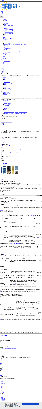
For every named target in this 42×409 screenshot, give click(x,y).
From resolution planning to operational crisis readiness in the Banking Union (11, 152)
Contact (2, 11)
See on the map (1, 369)
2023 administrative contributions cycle (9, 29)
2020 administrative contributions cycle (9, 32)
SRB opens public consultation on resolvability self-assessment (8, 348)
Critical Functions (5, 49)
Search (1, 14)
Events (2, 68)
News (3, 63)
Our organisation (4, 19)
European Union (3, 398)
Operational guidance (5, 53)
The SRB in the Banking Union (6, 81)
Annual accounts (5, 80)
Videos (3, 67)
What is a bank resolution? (5, 39)
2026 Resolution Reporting (6, 45)
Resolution (2, 95)
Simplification (5, 109)
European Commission (3, 399)
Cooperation (5, 85)
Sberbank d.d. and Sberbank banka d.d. (6, 122)
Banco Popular (3, 124)
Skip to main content (2, 0)
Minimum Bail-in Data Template (8, 54)
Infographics (4, 66)
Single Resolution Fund (3, 59)
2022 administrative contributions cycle (9, 33)
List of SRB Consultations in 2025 (7, 36)
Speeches (4, 64)
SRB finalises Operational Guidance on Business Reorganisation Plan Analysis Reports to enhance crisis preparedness (15, 55)
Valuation (4, 56)
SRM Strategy (5, 20)
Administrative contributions (6, 86)
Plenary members (5, 27)
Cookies (2, 397)
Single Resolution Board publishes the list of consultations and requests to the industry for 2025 (12, 354)
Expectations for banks (6, 106)
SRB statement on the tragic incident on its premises (7, 145)
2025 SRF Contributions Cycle (7, 60)
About (2, 72)
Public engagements (5, 69)
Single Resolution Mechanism (7, 24)
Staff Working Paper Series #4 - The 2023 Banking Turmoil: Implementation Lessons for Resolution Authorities (15, 44)
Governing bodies (5, 26)
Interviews (4, 65)
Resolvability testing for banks (8, 52)
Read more (2, 76)
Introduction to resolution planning (7, 42)
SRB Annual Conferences (5, 162)
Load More (2, 359)
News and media (3, 383)
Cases (2, 57)
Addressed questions (6, 28)
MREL (4, 47)
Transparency (2, 396)
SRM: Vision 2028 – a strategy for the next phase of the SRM (9, 38)
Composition (5, 34)
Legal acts (4, 62)
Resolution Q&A (5, 41)
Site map (2, 13)
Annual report (5, 21)
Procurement (4, 37)
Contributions (2, 71)
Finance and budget (6, 23)
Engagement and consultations (6, 35)
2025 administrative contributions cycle (9, 30)
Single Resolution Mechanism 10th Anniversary (8, 25)
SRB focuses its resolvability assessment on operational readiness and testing (11, 149)
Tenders (2, 12)
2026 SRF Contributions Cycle (7, 61)
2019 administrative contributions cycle (9, 31)
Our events (4, 164)
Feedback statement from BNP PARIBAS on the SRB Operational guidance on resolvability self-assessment (15, 50)
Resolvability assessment (6, 40)
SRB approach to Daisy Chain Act (8, 48)
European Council (3, 400)
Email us (1, 375)
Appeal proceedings (5, 58)
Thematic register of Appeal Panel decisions (8, 88)
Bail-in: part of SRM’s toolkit (7, 43)
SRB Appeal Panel (4, 87)
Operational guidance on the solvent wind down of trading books (10, 111)
